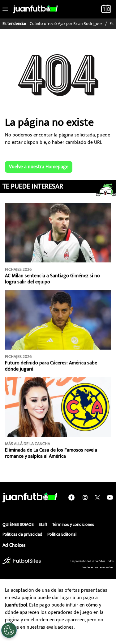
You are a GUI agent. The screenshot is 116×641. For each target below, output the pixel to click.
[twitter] (97, 497)
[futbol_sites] (21, 561)
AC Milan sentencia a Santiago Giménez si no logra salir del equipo (52, 279)
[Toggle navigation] (5, 9)
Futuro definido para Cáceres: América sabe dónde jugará (51, 366)
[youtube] (110, 497)
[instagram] (85, 497)
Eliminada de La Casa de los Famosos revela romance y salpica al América (51, 453)
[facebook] (71, 497)
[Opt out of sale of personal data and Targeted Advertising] (9, 630)
